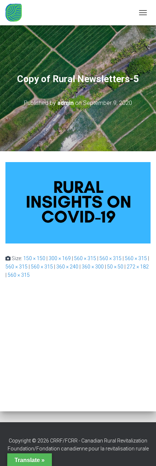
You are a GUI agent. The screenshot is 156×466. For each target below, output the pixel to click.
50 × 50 (115, 267)
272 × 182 (138, 267)
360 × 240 (67, 267)
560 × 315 (85, 258)
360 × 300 (93, 267)
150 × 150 (34, 258)
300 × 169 (60, 258)
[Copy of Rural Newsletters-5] (78, 202)
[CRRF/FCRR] (16, 13)
